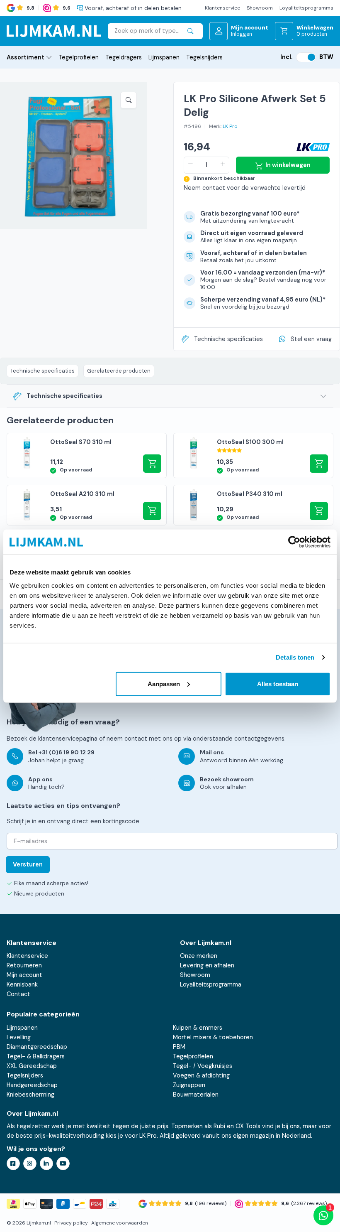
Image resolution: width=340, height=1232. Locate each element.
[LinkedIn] (46, 1163)
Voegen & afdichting (201, 1075)
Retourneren (24, 965)
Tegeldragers (123, 57)
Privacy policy (71, 1223)
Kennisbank (22, 984)
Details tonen (295, 657)
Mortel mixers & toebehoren (213, 1037)
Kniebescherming (30, 1094)
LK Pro (230, 126)
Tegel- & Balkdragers (36, 1056)
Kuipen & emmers (197, 1027)
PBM (179, 1046)
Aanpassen (164, 683)
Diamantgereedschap (37, 1046)
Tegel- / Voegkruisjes (202, 1066)
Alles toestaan (277, 683)
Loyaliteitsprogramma (306, 8)
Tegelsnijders (204, 57)
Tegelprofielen (78, 57)
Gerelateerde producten (119, 370)
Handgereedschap (32, 1085)
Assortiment (25, 57)
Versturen (28, 864)
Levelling (19, 1037)
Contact (18, 994)
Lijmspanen (164, 57)
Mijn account (24, 975)
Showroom (260, 8)
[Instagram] (29, 1163)
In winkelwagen (288, 165)
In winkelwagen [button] (152, 511)
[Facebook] (13, 1163)
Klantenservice (222, 8)
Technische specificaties (228, 339)
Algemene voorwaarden (119, 1223)
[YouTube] (63, 1163)
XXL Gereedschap (32, 1066)
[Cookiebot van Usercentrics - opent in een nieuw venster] (294, 542)
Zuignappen (189, 1085)
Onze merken (198, 956)
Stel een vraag (311, 339)
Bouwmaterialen (196, 1094)
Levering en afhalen (207, 965)
